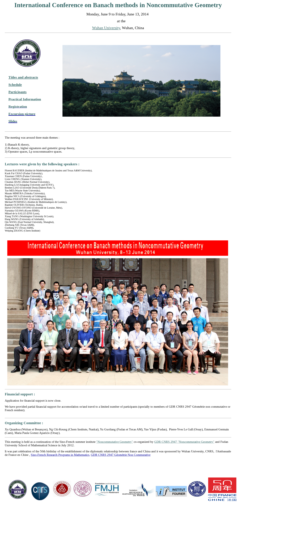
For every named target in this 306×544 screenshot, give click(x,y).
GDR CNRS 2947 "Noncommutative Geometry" (184, 441)
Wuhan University (106, 28)
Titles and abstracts (23, 77)
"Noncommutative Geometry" (114, 441)
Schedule (15, 85)
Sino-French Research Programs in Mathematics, (60, 454)
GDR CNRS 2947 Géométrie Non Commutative (120, 454)
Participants (17, 92)
